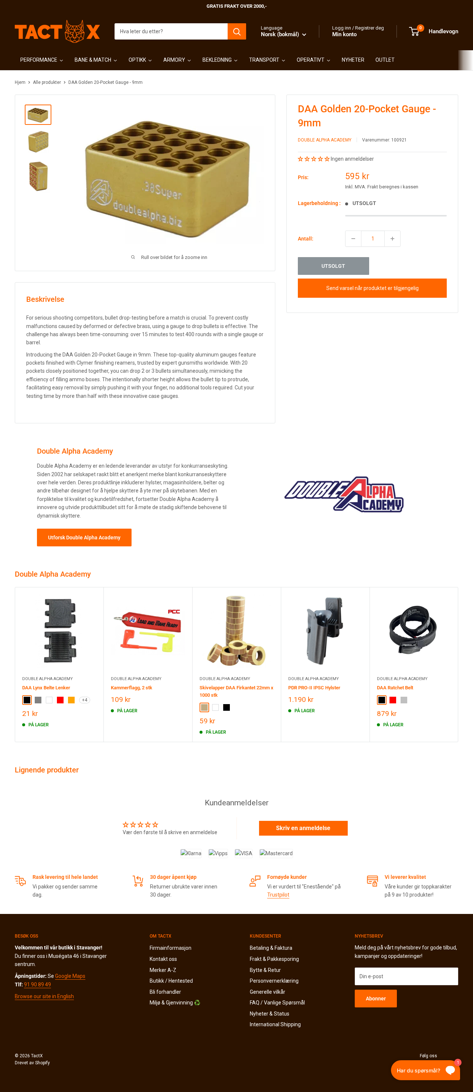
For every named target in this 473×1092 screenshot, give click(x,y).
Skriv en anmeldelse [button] (303, 828)
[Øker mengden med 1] (392, 238)
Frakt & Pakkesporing (274, 959)
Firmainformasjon (170, 948)
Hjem (20, 82)
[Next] (458, 664)
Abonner (376, 998)
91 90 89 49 (37, 984)
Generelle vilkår (267, 992)
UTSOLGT (333, 266)
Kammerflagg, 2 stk (131, 687)
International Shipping (275, 1024)
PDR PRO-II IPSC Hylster (314, 687)
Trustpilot (278, 895)
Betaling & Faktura (271, 948)
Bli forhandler (165, 992)
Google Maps (70, 976)
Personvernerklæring (274, 981)
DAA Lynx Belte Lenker (46, 687)
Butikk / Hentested (171, 981)
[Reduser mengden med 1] (353, 238)
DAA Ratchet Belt (395, 687)
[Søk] (237, 31)
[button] (314, 159)
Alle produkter (47, 82)
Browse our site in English (44, 996)
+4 (84, 700)
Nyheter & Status (269, 1014)
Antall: (305, 239)
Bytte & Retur (265, 970)
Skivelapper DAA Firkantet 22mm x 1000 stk (236, 691)
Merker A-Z (163, 970)
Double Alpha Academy (324, 140)
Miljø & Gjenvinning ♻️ (175, 1003)
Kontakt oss (163, 959)
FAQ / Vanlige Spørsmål (277, 1003)
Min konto (344, 34)
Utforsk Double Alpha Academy (84, 537)
